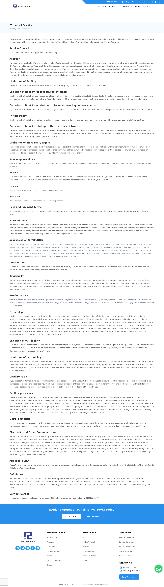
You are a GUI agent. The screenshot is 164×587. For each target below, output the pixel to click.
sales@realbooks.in (131, 2)
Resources (113, 6)
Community (126, 6)
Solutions (100, 6)
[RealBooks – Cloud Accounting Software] (22, 6)
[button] (146, 2)
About (145, 6)
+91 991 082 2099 (111, 2)
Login (159, 2)
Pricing (137, 6)
